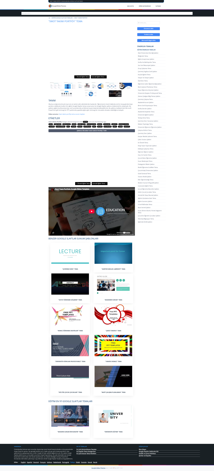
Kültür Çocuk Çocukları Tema (147, 192)
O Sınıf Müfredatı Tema (145, 204)
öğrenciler (66, 124)
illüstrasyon (91, 124)
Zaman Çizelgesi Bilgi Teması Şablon (149, 96)
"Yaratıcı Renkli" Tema (113, 361)
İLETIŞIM (158, 6)
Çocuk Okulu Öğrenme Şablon (147, 158)
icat (68, 126)
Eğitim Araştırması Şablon (146, 59)
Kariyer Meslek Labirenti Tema (147, 136)
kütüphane (107, 126)
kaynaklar (87, 126)
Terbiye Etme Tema (144, 118)
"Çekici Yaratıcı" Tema (113, 331)
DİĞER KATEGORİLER (145, 6)
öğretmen (57, 124)
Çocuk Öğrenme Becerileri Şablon (148, 189)
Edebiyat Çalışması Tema (145, 149)
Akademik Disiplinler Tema (146, 112)
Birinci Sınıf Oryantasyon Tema (147, 105)
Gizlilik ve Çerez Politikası (147, 453)
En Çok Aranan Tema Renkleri (86, 453)
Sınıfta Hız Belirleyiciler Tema (147, 62)
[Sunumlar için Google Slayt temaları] (49, 17)
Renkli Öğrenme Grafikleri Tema (148, 167)
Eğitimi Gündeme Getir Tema (147, 198)
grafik (80, 126)
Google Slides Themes (98, 468)
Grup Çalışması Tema (144, 68)
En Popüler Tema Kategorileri (86, 451)
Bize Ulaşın (142, 449)
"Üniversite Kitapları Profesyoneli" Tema (70, 361)
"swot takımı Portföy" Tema (65, 21)
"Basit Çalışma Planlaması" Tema (113, 392)
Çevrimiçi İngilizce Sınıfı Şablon (147, 71)
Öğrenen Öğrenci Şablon (145, 152)
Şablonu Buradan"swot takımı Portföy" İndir (92, 131)
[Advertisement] (91, 157)
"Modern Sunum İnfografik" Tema (70, 432)
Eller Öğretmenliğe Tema (145, 180)
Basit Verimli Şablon (144, 207)
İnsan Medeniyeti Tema (145, 161)
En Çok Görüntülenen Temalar (86, 449)
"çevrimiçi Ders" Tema (70, 269)
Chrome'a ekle (148, 28)
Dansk (90, 462)
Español (29, 462)
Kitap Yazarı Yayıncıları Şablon (147, 146)
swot (114, 126)
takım (120, 126)
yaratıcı (114, 124)
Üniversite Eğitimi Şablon (146, 115)
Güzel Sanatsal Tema (144, 173)
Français (43, 462)
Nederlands (57, 462)
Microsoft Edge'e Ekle (148, 40)
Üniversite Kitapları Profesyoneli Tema (150, 93)
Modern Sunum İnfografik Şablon (148, 183)
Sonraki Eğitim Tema (98, 77)
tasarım (51, 126)
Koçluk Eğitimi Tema (144, 75)
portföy (126, 126)
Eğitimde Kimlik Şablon (145, 222)
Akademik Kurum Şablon (145, 102)
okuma (100, 126)
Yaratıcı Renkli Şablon (144, 177)
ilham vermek (60, 126)
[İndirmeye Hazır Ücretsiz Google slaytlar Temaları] (57, 6)
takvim (73, 126)
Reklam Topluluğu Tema (145, 124)
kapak (74, 124)
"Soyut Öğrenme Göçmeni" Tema (70, 300)
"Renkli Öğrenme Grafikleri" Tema (70, 331)
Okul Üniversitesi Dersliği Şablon (148, 53)
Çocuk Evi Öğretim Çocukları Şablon (149, 216)
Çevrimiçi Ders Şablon (145, 133)
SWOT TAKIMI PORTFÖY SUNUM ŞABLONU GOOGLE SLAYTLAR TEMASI (66, 1)
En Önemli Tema (143, 143)
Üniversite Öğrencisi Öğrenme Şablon (150, 127)
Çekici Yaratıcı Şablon (144, 139)
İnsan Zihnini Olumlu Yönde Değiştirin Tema (150, 212)
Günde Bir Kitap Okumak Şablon (148, 195)
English (23, 462)
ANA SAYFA (130, 6)
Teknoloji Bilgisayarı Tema (146, 219)
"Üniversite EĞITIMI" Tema (113, 432)
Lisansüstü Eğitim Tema (145, 186)
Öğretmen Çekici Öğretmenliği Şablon (150, 84)
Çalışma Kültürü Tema (145, 130)
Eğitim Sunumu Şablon (145, 201)
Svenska (84, 462)
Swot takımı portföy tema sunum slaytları (72, 114)
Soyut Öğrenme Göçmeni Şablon (148, 90)
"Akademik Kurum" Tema (113, 300)
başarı (100, 124)
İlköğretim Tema (143, 56)
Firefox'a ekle (148, 34)
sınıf (94, 126)
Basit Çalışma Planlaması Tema (147, 87)
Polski (78, 462)
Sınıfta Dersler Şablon (145, 109)
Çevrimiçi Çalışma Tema (145, 99)
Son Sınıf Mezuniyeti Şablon (146, 65)
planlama (107, 124)
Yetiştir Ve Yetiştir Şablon (146, 78)
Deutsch (36, 462)
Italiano (49, 462)
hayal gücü (81, 124)
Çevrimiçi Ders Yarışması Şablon (148, 121)
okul (50, 124)
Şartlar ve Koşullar (145, 456)
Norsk (95, 462)
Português (65, 462)
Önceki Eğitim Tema (82, 77)
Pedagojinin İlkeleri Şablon (146, 164)
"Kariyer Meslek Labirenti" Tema (113, 269)
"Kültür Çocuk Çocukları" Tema (70, 392)
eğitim (85, 122)
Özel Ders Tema (143, 81)
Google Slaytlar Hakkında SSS (148, 451)
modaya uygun (123, 124)
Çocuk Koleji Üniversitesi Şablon (148, 170)
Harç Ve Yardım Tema (144, 155)
